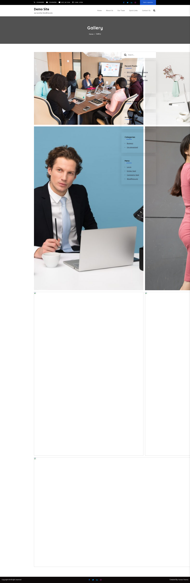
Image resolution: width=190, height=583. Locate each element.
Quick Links (133, 10)
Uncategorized (132, 147)
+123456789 (40, 2)
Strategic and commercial (136, 76)
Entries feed (131, 171)
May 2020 (131, 123)
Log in (129, 167)
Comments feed (133, 175)
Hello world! (131, 84)
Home (99, 10)
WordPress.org (132, 179)
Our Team (121, 10)
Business (130, 143)
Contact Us (146, 10)
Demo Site (41, 9)
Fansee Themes (183, 580)
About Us (109, 10)
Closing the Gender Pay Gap (137, 80)
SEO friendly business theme (137, 72)
